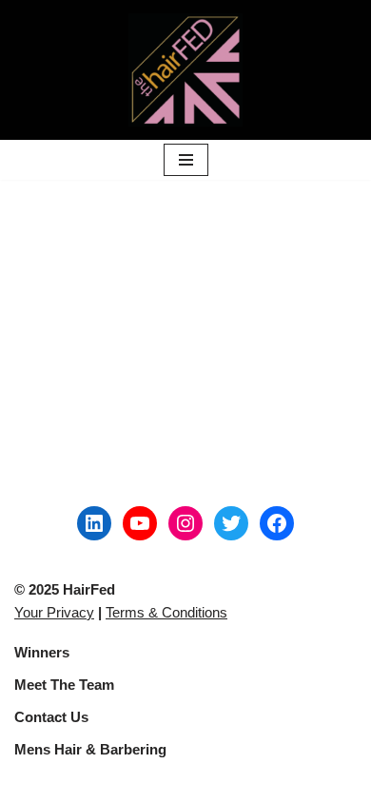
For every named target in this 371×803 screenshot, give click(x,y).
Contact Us (51, 717)
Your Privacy (54, 612)
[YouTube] (140, 523)
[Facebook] (277, 523)
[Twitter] (231, 523)
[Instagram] (185, 523)
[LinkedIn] (94, 523)
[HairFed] (185, 70)
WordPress (172, 783)
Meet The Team (64, 684)
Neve (31, 783)
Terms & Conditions (166, 612)
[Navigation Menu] (186, 160)
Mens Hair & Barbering (90, 749)
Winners (41, 652)
